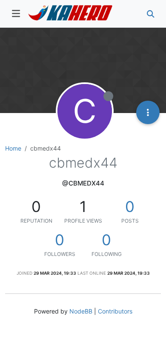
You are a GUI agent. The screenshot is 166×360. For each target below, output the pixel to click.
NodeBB (80, 311)
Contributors (115, 311)
